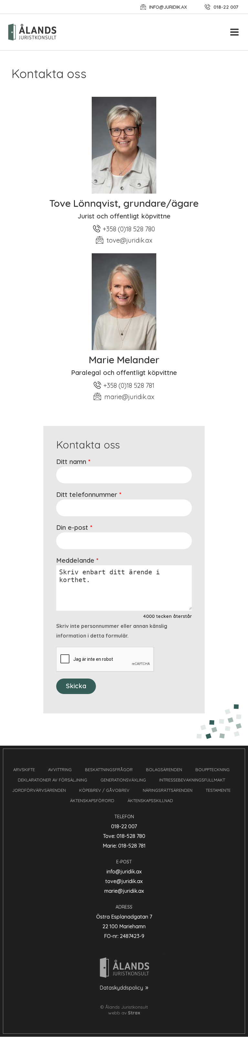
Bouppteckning (212, 769)
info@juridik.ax (168, 7)
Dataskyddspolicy (121, 987)
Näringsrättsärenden (167, 790)
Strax (134, 1013)
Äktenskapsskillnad (150, 800)
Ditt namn (71, 462)
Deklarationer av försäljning (52, 779)
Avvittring (60, 769)
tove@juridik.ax (129, 240)
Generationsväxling (123, 779)
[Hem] (35, 32)
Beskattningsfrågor (109, 769)
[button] (235, 31)
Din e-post (72, 527)
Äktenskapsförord (92, 800)
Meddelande (75, 560)
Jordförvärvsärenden (39, 790)
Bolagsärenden (164, 769)
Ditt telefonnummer (86, 494)
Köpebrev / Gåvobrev (104, 790)
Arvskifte (24, 769)
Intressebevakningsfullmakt (192, 779)
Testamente (218, 790)
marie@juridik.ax (129, 397)
